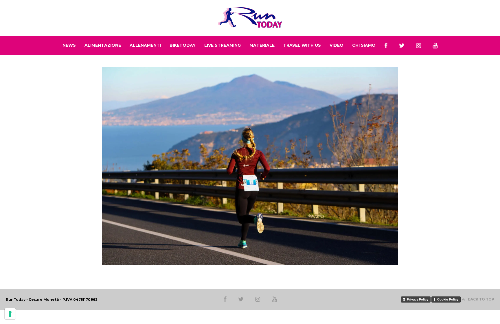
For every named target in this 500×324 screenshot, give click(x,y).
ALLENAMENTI (145, 45)
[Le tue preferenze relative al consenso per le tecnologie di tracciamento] (10, 313)
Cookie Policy (447, 299)
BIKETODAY (183, 45)
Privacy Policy (417, 299)
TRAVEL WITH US (302, 45)
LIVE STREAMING (222, 45)
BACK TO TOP (481, 299)
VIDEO (336, 45)
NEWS (69, 45)
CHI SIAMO (364, 45)
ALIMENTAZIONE (102, 45)
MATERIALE (262, 45)
